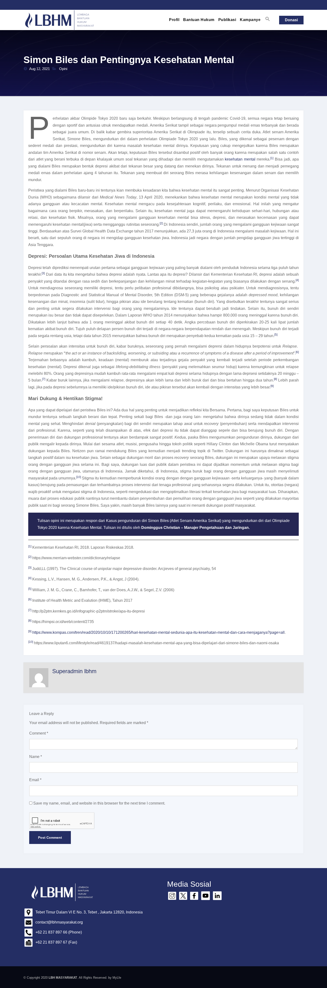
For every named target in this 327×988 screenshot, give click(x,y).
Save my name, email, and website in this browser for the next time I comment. (99, 803)
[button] (267, 18)
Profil (174, 20)
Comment (38, 733)
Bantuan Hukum (198, 20)
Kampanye (250, 20)
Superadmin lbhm (74, 671)
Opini (63, 69)
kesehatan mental (240, 159)
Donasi (291, 20)
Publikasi (227, 20)
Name (35, 757)
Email (35, 780)
